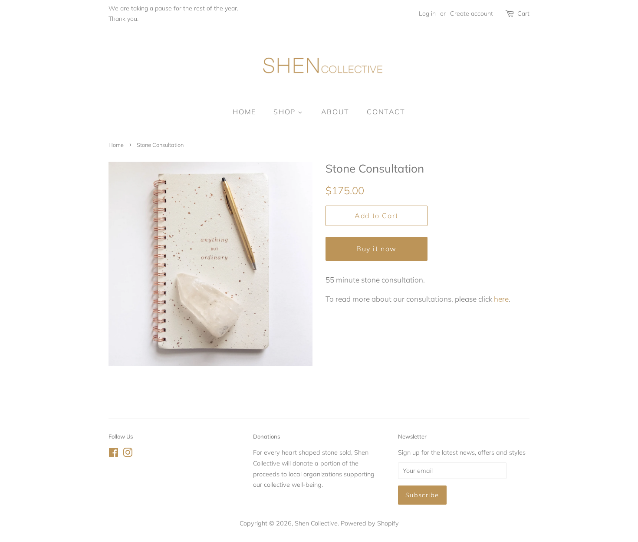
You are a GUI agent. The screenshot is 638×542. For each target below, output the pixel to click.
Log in (427, 13)
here (501, 298)
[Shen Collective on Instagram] (127, 454)
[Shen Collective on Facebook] (113, 454)
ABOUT (335, 111)
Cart (523, 13)
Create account (471, 13)
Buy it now (376, 248)
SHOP (285, 111)
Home (116, 144)
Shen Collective (316, 523)
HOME (244, 111)
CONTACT (386, 111)
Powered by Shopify (370, 523)
